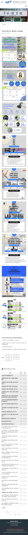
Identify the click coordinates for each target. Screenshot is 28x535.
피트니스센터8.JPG (16, 359)
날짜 (25, 372)
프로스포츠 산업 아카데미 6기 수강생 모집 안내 (10, 461)
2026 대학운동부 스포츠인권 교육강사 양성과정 (10, 469)
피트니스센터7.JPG (8, 359)
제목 (10, 372)
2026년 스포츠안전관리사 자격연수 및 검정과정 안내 (10, 449)
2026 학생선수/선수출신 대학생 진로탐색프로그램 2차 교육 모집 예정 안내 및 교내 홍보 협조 (10, 432)
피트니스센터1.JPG (8, 354)
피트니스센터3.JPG (8, 356)
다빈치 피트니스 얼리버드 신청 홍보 (12, 31)
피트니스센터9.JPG (8, 360)
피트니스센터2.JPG (16, 354)
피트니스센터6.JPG (16, 357)
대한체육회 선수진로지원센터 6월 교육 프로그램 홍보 (10, 485)
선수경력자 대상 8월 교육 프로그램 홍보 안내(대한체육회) (10, 457)
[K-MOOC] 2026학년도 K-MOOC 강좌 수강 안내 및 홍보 (10, 473)
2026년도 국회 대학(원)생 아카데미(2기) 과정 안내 (10, 437)
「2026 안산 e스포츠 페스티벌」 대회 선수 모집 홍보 (10, 477)
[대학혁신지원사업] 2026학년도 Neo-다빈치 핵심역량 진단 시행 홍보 (10, 465)
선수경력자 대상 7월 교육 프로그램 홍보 (10, 480)
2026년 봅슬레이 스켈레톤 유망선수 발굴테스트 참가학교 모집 (10, 504)
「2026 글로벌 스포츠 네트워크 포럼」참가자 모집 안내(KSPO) (10, 427)
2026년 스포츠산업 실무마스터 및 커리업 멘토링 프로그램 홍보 (10, 445)
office (3, 33)
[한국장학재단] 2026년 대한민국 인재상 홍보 (10, 441)
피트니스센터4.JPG (16, 356)
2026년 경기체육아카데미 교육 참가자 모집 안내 (10, 500)
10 (10, 514)
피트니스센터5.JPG (8, 357)
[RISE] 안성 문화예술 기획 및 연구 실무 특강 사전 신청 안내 (10, 453)
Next (19, 514)
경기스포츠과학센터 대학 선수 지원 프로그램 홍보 (10, 489)
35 (15, 514)
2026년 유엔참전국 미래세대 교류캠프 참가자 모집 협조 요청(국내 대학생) (10, 496)
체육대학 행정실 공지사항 (9, 369)
